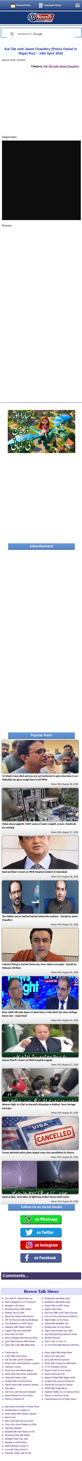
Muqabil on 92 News (14, 1305)
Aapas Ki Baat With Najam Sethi (60, 1377)
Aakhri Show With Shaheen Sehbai (21, 1384)
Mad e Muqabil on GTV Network (20, 1302)
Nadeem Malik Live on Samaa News (62, 1392)
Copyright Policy (52, 5)
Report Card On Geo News (58, 1370)
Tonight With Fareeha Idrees (18, 1381)
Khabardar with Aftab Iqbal (57, 1298)
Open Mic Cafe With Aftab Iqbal (20, 1345)
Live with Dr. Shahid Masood (18, 1298)
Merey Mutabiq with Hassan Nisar (21, 1338)
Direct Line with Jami (54, 1356)
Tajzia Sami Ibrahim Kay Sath (59, 1330)
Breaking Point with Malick (17, 1435)
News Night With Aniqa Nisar (58, 1352)
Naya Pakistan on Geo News (19, 1395)
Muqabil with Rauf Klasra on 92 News (20, 1432)
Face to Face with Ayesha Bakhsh (61, 1316)
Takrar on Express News (57, 1395)
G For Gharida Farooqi (56, 1367)
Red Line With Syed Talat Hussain (61, 1313)
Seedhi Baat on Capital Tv (17, 1410)
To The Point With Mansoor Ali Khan (62, 1345)
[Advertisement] (41, 106)
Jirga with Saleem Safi (15, 1377)
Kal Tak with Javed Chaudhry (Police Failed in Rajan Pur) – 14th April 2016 (41, 51)
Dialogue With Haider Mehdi (18, 1327)
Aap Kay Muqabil (13, 1428)
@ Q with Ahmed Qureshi (57, 1359)
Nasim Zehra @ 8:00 (55, 1374)
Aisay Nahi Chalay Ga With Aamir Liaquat (61, 1363)
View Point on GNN (14, 1334)
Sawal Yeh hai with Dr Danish (59, 1384)
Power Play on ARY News (57, 1305)
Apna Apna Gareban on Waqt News (22, 1406)
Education (10, 1388)
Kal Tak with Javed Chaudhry (61, 66)
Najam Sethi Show (53, 1309)
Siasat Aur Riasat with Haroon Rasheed (19, 1316)
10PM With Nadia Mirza (56, 1388)
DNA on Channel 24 (14, 1399)
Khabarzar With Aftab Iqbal (57, 1302)
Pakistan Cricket (13, 1367)
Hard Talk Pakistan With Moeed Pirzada (20, 1341)
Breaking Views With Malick (18, 1309)
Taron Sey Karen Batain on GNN (20, 1424)
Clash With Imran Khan (16, 1356)
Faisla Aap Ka (11, 1352)
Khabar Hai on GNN (14, 1313)
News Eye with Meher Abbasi (19, 1370)
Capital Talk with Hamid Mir (18, 1330)
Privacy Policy (23, 5)
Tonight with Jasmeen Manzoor (60, 1381)
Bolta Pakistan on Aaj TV (16, 1446)
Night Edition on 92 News (57, 1320)
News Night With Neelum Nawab (20, 1413)
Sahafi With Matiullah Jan (56, 1323)
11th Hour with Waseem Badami (20, 1392)
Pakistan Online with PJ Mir (18, 1453)
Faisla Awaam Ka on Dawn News (60, 1399)
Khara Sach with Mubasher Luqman (22, 1363)
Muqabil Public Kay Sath (16, 1439)
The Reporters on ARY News (19, 1323)
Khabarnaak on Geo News (57, 1327)
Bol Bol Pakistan (52, 1338)
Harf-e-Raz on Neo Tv (55, 1341)
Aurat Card (10, 1417)
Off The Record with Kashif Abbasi (21, 1320)
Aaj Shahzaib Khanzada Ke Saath (61, 1334)
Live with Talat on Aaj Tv (16, 1449)
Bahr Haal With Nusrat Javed (19, 1421)
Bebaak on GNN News (16, 1442)
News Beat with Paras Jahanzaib (21, 1374)
